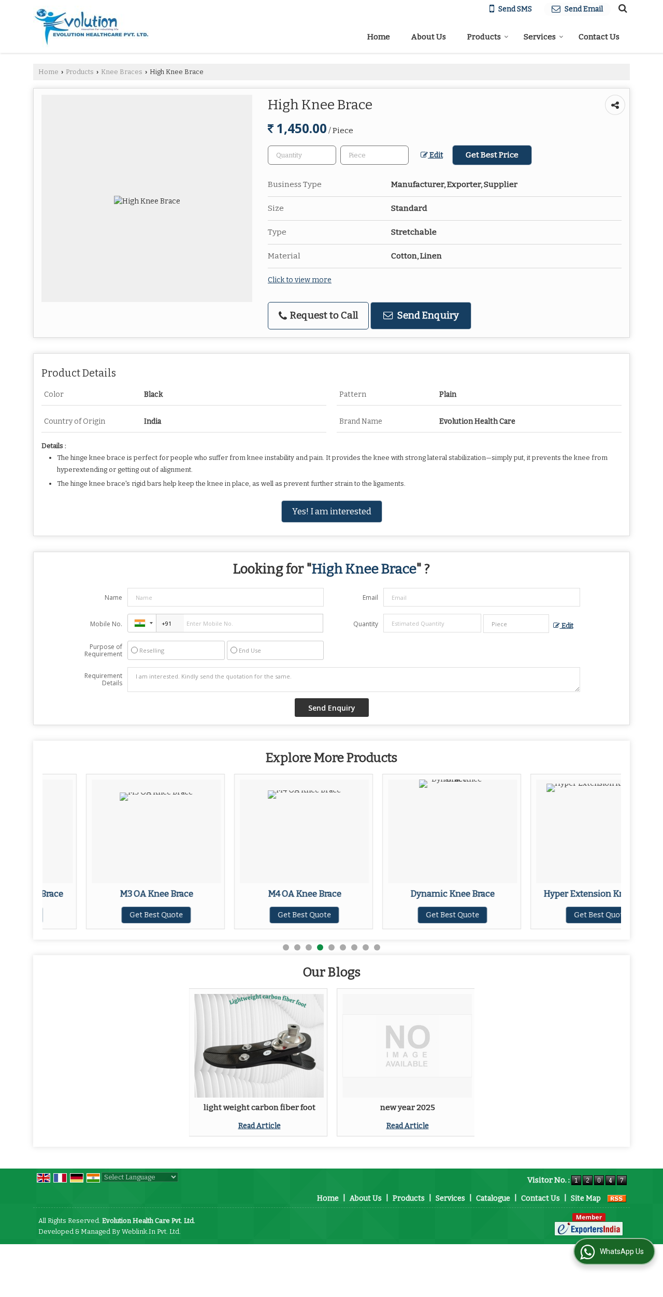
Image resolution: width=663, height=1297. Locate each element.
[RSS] (617, 1198)
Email (370, 597)
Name (113, 597)
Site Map (586, 1198)
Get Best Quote (112, 915)
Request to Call (323, 315)
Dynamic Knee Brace (409, 893)
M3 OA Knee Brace (113, 893)
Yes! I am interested (331, 511)
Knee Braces (121, 72)
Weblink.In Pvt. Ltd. (151, 1231)
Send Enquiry (427, 315)
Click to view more (300, 280)
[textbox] (374, 155)
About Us (428, 36)
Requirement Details (103, 679)
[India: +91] (141, 623)
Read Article (259, 1125)
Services (540, 36)
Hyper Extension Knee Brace (557, 893)
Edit (435, 155)
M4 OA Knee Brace (261, 893)
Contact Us (599, 36)
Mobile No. (106, 623)
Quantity (365, 623)
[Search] (621, 8)
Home (378, 36)
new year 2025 (407, 1107)
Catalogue (493, 1198)
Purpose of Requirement (103, 650)
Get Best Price (492, 155)
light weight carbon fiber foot (259, 1107)
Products (484, 36)
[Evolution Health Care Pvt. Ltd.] (91, 27)
